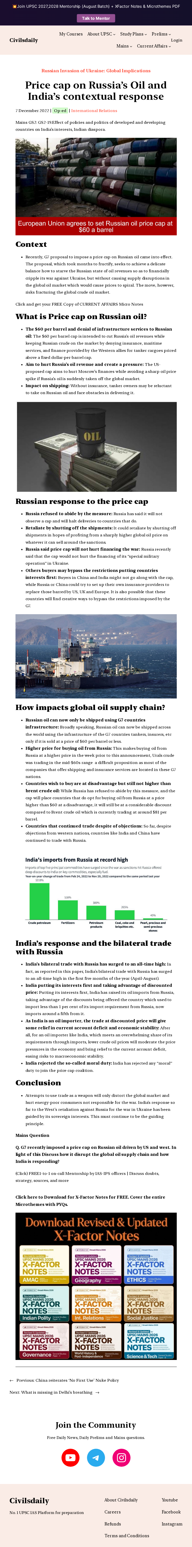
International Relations (94, 110)
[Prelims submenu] (169, 34)
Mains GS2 (26, 122)
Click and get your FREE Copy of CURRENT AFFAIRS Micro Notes (79, 304)
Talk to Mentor (96, 18)
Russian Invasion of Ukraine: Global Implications (96, 70)
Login (176, 40)
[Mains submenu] (131, 46)
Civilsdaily (24, 40)
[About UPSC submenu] (114, 34)
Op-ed (60, 110)
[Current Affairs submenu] (169, 46)
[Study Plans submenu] (145, 34)
